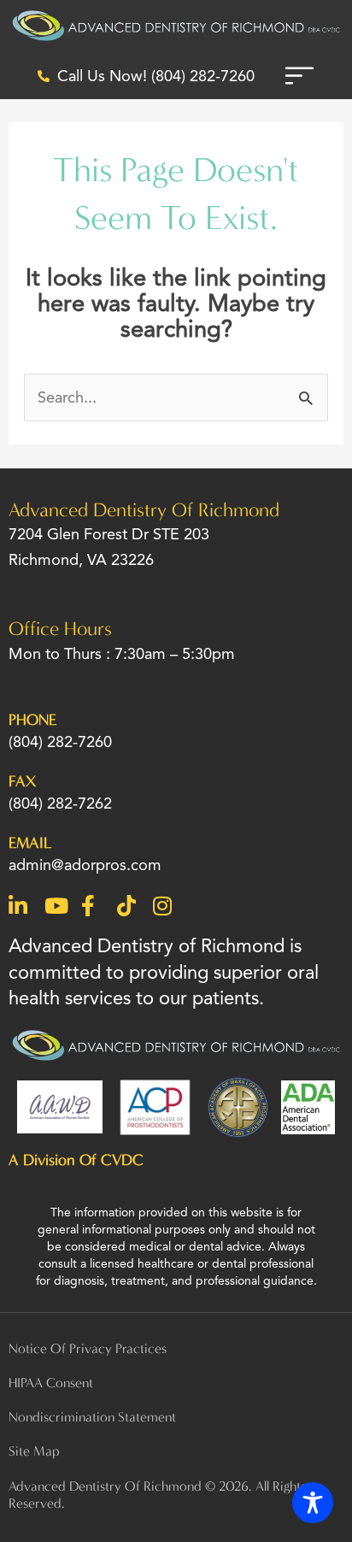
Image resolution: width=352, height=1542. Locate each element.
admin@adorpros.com (85, 865)
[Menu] (299, 76)
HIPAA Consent (51, 1382)
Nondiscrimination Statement (92, 1417)
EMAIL (30, 842)
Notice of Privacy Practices (88, 1348)
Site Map (34, 1451)
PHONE (32, 719)
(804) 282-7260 (60, 741)
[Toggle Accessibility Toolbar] (312, 1502)
